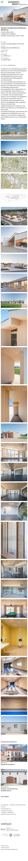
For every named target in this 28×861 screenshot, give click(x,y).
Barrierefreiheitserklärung (9, 849)
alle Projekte (5, 796)
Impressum (4, 846)
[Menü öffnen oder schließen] (2, 2)
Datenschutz (5, 847)
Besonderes (11, 65)
